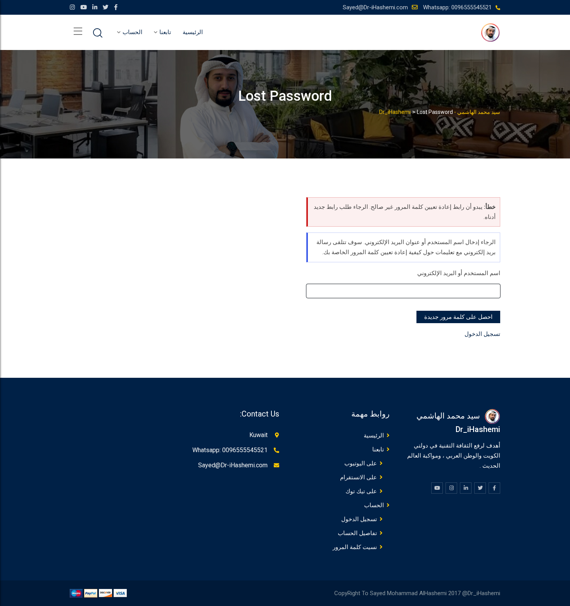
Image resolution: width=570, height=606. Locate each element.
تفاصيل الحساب (357, 533)
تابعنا (165, 32)
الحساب (132, 32)
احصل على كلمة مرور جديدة (458, 316)
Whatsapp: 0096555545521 (457, 7)
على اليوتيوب (360, 463)
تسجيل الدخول (482, 334)
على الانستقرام (358, 477)
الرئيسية (193, 32)
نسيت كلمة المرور (355, 547)
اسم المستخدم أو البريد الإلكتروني (458, 273)
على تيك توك (361, 491)
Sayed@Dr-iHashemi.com (375, 7)
